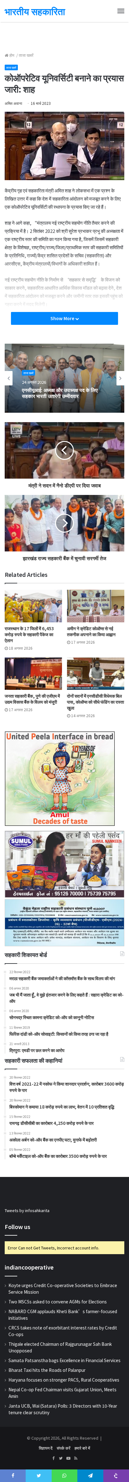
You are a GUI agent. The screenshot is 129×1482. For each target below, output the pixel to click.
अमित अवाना (13, 103)
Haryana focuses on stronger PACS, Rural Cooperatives (63, 1380)
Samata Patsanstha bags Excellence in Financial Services (64, 1360)
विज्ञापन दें (46, 1448)
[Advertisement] (64, 36)
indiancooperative (29, 1267)
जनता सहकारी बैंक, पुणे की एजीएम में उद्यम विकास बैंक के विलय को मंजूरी (32, 699)
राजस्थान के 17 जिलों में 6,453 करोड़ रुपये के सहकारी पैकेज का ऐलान (29, 634)
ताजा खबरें (26, 55)
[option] (64, 378)
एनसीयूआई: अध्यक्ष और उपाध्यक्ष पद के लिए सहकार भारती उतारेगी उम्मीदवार (60, 393)
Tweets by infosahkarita (27, 1210)
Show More (62, 318)
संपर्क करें (63, 1448)
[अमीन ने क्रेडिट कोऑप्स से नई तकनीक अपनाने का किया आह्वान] (95, 606)
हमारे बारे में (82, 1448)
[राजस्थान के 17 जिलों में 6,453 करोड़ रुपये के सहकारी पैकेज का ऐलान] (33, 606)
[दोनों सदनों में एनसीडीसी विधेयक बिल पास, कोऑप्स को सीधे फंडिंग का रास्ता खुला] (95, 674)
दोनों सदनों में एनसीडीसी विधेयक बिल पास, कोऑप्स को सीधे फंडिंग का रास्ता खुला (95, 702)
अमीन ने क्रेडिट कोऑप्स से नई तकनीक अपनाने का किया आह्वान (91, 631)
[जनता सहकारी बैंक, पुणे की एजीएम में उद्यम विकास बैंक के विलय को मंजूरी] (33, 674)
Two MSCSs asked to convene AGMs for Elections (57, 1301)
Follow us (17, 1226)
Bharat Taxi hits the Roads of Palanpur (46, 1370)
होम (11, 55)
